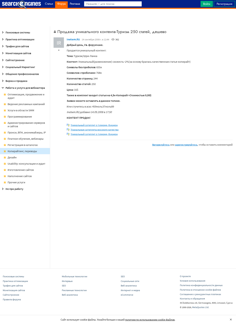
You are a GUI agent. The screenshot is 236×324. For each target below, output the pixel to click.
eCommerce (127, 294)
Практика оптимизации (20, 39)
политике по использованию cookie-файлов (150, 319)
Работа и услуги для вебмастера (25, 87)
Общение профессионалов (22, 74)
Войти (206, 4)
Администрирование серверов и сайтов (26, 124)
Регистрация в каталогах (23, 145)
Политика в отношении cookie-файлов (200, 289)
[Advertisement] (118, 17)
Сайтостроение (15, 60)
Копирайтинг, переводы (22, 151)
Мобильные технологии (74, 276)
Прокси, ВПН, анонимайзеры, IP (27, 132)
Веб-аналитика (70, 294)
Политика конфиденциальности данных (201, 285)
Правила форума (12, 299)
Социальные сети (130, 281)
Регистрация (224, 4)
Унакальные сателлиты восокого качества (95, 129)
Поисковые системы (18, 32)
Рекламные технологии (74, 290)
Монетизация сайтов (18, 53)
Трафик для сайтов (17, 46)
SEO (64, 285)
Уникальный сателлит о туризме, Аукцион (94, 125)
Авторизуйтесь (161, 144)
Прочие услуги (16, 182)
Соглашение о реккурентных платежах (200, 294)
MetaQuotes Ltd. (200, 307)
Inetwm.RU (73, 39)
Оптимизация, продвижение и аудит (26, 96)
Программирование (20, 116)
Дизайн (12, 157)
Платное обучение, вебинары (26, 138)
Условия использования (192, 280)
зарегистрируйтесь (186, 144)
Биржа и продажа (16, 81)
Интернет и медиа (130, 290)
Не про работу (14, 189)
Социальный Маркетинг (20, 67)
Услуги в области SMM (21, 110)
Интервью (67, 281)
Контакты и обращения (192, 298)
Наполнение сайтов (20, 176)
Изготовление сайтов (21, 170)
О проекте (185, 276)
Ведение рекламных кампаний (26, 104)
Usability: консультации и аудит (26, 163)
